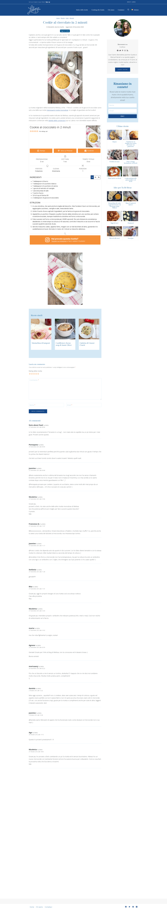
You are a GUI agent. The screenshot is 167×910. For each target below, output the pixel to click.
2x (95, 177)
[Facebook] (125, 906)
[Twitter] (129, 906)
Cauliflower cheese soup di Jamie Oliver (64, 344)
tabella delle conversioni (57, 120)
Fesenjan (130, 238)
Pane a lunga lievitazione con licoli (130, 162)
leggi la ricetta (65, 31)
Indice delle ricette (82, 10)
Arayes (114, 142)
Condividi (90, 151)
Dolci (67, 18)
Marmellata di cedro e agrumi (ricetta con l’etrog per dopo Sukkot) (114, 206)
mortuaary (33, 666)
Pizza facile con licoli (114, 178)
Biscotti (72, 18)
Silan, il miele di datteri (131, 204)
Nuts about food (36, 425)
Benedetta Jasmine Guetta (56, 27)
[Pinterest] (133, 906)
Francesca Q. (34, 524)
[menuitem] (135, 10)
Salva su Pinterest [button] (66, 151)
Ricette (63, 18)
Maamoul (131, 223)
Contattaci (121, 10)
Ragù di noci (114, 223)
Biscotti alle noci (114, 238)
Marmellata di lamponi (41, 343)
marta (31, 628)
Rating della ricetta (35, 371)
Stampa (42, 151)
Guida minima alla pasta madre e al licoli (130, 180)
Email (69, 405)
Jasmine (32, 468)
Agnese (32, 645)
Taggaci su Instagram (59, 241)
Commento (34, 380)
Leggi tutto (123, 69)
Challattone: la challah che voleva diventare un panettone (130, 144)
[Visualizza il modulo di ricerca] (128, 9)
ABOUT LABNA (131, 2)
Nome (32, 405)
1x (92, 177)
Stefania (32, 569)
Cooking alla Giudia (98, 10)
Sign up (48, 2)
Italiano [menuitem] (136, 10)
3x (99, 177)
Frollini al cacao (115, 162)
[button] (30, 131)
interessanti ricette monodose (57, 110)
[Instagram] (136, 906)
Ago (30, 732)
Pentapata (33, 444)
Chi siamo (111, 10)
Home (58, 18)
